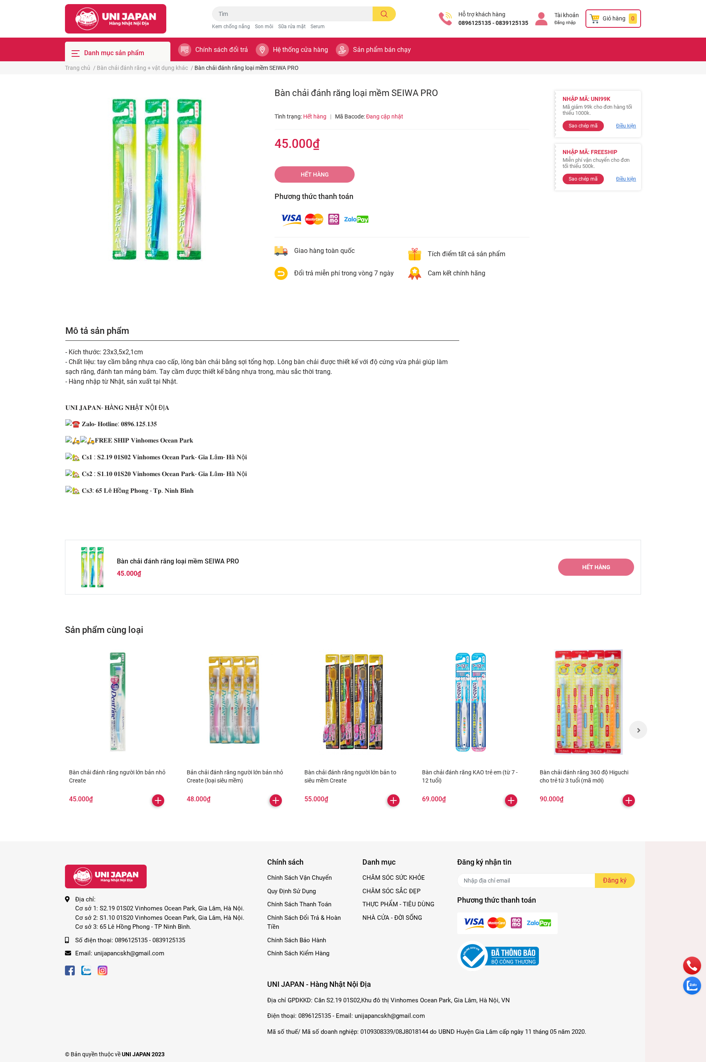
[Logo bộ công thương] (498, 955)
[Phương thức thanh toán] (325, 219)
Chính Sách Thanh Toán (299, 904)
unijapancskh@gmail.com (129, 953)
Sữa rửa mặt (292, 26)
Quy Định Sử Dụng (291, 891)
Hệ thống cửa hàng (300, 50)
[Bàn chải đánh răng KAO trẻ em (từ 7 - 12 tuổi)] (470, 702)
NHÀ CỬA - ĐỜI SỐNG (392, 917)
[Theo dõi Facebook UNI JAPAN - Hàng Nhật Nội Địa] (70, 970)
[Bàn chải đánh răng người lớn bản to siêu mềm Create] (353, 702)
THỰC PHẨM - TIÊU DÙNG (398, 904)
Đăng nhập (565, 22)
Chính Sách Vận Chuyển (299, 877)
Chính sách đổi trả (221, 50)
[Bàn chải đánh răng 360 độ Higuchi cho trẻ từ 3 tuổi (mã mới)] (588, 702)
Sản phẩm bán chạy (382, 50)
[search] (384, 14)
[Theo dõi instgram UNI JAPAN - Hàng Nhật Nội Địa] (102, 970)
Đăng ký (615, 880)
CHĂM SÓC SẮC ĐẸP (391, 891)
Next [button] (638, 730)
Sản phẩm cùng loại (104, 629)
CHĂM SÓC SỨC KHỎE (393, 877)
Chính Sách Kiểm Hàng (298, 953)
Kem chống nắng (231, 26)
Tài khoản (566, 15)
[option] (157, 179)
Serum (318, 26)
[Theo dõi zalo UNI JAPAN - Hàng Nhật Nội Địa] (86, 970)
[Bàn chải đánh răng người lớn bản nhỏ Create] (117, 702)
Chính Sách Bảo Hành (296, 940)
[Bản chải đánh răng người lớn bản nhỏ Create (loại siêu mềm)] (235, 702)
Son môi (264, 26)
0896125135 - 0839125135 (493, 23)
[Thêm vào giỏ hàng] (158, 800)
